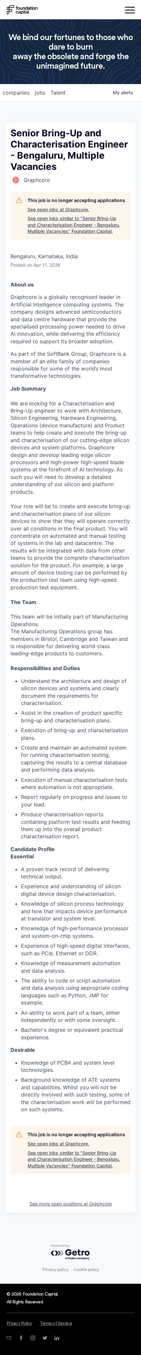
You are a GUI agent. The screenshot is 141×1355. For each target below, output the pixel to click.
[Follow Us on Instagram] (32, 1338)
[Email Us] (9, 1338)
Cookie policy (86, 1269)
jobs (40, 92)
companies (16, 92)
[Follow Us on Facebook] (21, 1338)
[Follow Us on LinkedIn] (56, 1338)
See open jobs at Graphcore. (58, 209)
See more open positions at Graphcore (71, 1204)
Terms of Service (56, 1323)
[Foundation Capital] (22, 10)
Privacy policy (55, 1269)
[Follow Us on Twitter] (45, 1338)
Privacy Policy (19, 1323)
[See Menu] (129, 11)
